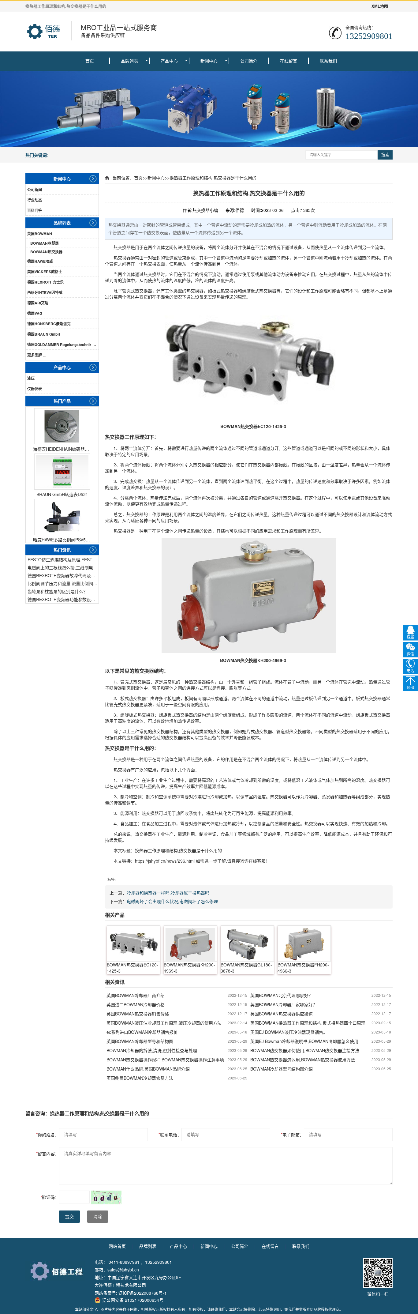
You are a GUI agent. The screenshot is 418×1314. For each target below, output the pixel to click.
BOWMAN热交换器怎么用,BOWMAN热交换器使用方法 (302, 1059)
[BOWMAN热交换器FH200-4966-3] (304, 943)
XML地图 (379, 6)
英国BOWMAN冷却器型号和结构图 (139, 1041)
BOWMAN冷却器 (44, 243)
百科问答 (34, 210)
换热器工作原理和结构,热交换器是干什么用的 (213, 178)
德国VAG (34, 313)
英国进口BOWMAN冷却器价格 (135, 1004)
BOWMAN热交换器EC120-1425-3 (132, 968)
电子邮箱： (292, 1134)
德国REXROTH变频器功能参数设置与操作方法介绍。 (63, 599)
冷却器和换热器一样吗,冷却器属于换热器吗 (168, 893)
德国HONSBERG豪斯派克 (49, 323)
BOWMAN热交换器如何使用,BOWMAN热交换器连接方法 (304, 1050)
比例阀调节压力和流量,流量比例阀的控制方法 (63, 583)
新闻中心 (209, 61)
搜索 (385, 154)
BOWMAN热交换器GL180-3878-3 (246, 968)
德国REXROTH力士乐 (45, 282)
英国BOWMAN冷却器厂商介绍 (135, 995)
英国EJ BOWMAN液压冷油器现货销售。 (288, 1032)
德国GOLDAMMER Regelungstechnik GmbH (63, 344)
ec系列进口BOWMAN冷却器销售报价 (142, 1032)
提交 (69, 1216)
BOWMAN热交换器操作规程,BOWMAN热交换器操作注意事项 (165, 1059)
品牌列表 (129, 61)
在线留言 (288, 61)
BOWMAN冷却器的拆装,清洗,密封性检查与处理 (151, 1050)
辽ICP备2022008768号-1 (142, 1293)
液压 (31, 378)
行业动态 (34, 200)
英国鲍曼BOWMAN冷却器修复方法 (139, 1078)
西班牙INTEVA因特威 (44, 292)
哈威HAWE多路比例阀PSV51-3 (62, 540)
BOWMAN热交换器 (46, 251)
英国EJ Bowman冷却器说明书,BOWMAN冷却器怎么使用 (304, 1041)
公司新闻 (34, 189)
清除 (97, 1216)
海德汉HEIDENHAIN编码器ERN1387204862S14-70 (62, 449)
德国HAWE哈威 (40, 261)
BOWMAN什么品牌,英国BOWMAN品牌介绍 (148, 1069)
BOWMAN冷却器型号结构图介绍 (281, 1069)
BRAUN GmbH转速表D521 (62, 494)
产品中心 (169, 61)
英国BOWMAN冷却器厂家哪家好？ (283, 1004)
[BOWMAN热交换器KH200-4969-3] (190, 943)
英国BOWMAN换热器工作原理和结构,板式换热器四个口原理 (307, 1023)
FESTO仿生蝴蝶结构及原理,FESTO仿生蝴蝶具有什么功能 (63, 559)
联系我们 (328, 61)
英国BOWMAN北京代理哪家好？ (281, 995)
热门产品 (62, 401)
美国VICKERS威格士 (44, 271)
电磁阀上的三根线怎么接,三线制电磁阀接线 (63, 567)
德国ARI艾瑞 (37, 303)
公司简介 (248, 61)
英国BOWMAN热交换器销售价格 (137, 1014)
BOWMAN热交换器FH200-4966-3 (303, 968)
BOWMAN (230, 426)
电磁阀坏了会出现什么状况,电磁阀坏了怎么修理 (172, 901)
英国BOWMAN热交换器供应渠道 (281, 1014)
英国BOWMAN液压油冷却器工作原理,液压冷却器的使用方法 (164, 1023)
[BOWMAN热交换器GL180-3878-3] (247, 943)
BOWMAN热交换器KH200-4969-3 (189, 968)
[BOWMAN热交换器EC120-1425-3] (133, 943)
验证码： (49, 1197)
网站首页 (117, 1246)
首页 (89, 61)
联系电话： (170, 1134)
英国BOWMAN (39, 233)
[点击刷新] (106, 1197)
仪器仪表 (34, 388)
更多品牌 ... (36, 355)
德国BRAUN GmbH (43, 334)
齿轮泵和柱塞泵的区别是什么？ (58, 591)
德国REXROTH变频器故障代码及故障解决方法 (63, 575)
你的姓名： (47, 1134)
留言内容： (47, 1153)
